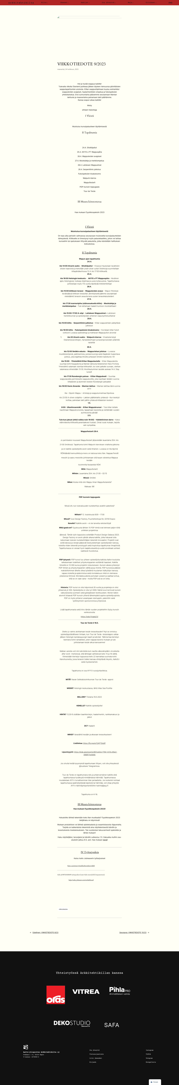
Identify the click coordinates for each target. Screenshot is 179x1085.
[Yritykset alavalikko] (156, 2)
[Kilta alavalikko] (47, 2)
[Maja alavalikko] (133, 2)
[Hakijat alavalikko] (89, 2)
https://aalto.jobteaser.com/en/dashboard (81, 880)
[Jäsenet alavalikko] (68, 2)
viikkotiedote (63, 909)
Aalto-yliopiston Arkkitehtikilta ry (41, 1052)
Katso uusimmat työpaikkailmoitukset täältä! (81, 866)
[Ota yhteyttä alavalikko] (115, 2)
